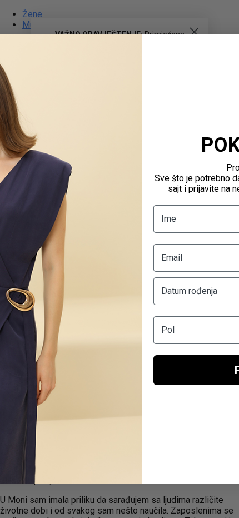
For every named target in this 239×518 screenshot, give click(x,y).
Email (171, 257)
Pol (168, 330)
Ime (168, 218)
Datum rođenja (189, 291)
